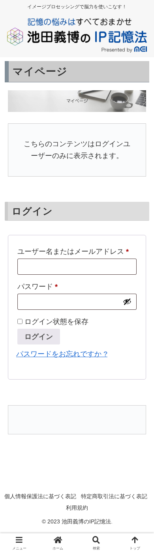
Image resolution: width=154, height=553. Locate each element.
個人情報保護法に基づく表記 (40, 496)
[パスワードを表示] (127, 301)
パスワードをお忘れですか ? (61, 354)
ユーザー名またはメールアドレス (73, 251)
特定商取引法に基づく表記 (114, 496)
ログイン (38, 337)
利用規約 (77, 508)
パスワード (37, 286)
